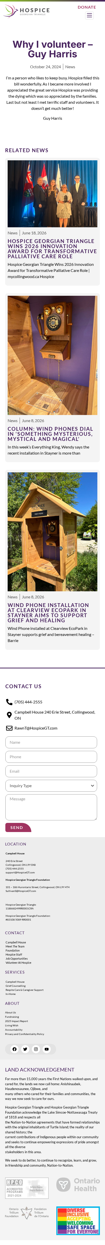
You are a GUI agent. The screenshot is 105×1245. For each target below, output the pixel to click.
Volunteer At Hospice (18, 962)
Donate (87, 7)
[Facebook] (14, 1049)
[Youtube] (47, 1049)
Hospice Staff (14, 954)
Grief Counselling (15, 985)
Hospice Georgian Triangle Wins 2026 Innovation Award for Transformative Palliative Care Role (52, 248)
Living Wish (11, 1025)
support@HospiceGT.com (20, 872)
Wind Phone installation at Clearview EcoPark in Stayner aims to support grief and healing (48, 612)
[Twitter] (25, 1049)
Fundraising (12, 1016)
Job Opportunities (17, 958)
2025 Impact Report (16, 1021)
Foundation (13, 950)
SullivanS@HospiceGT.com (21, 890)
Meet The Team (15, 946)
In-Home (11, 993)
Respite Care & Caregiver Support (25, 989)
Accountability (13, 1029)
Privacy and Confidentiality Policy (24, 1033)
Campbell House (16, 942)
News (70, 66)
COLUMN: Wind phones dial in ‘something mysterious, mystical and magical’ (50, 434)
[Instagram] (36, 1049)
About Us (10, 1012)
